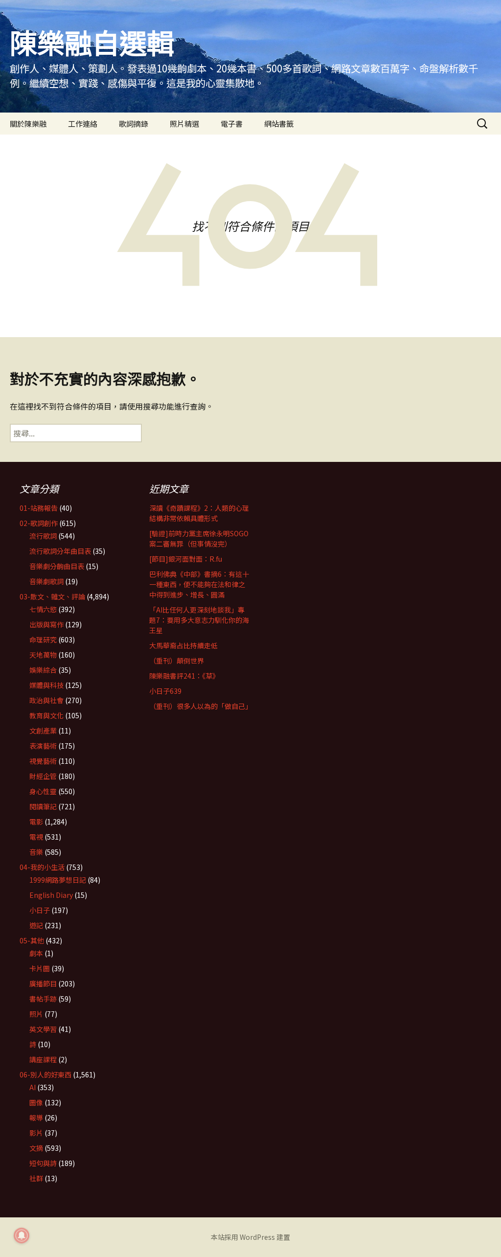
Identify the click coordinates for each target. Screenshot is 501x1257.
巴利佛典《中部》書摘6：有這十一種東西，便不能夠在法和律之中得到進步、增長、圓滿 (199, 584)
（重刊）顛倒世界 (176, 660)
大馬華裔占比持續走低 (183, 645)
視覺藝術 (43, 761)
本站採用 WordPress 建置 (250, 1237)
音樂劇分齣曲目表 (56, 566)
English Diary (51, 895)
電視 (36, 837)
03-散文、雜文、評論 (52, 596)
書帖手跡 (43, 999)
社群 (36, 1178)
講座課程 (43, 1059)
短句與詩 (43, 1163)
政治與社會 (46, 700)
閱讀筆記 (43, 806)
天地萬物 (43, 655)
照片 (36, 1014)
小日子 (39, 910)
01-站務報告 (39, 508)
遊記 (36, 925)
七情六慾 (43, 609)
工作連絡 (82, 123)
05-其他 (32, 940)
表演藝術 (43, 746)
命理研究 (43, 639)
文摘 (36, 1148)
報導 (36, 1117)
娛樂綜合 (43, 670)
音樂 (36, 852)
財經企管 (43, 776)
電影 (36, 821)
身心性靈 (43, 791)
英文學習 (43, 1029)
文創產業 (43, 730)
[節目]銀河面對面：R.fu (185, 559)
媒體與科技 (46, 685)
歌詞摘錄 (133, 123)
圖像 (36, 1102)
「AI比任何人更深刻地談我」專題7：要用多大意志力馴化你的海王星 (199, 620)
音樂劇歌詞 (46, 581)
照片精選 (184, 123)
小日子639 (165, 691)
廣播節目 (43, 983)
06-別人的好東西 (45, 1074)
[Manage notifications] (21, 1235)
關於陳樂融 (28, 123)
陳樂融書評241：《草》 (184, 676)
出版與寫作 (46, 624)
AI (32, 1087)
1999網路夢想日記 (57, 880)
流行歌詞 (43, 536)
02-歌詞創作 (39, 523)
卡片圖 (39, 968)
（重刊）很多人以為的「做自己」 (200, 706)
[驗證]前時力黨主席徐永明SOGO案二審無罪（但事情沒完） (199, 538)
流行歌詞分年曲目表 (60, 551)
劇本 (36, 953)
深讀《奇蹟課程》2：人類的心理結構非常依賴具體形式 (199, 513)
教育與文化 (46, 715)
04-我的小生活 (42, 867)
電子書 (232, 123)
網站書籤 (279, 123)
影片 (36, 1133)
